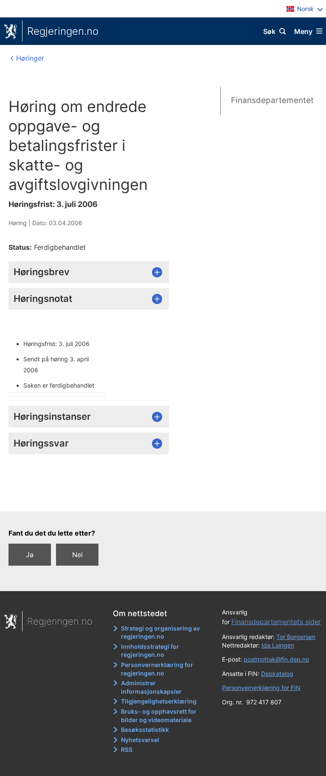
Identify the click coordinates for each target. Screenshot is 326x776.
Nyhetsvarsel (140, 739)
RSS (126, 749)
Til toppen (159, 499)
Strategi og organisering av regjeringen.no (160, 632)
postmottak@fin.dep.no (276, 659)
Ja (30, 554)
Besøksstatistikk (145, 729)
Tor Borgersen (295, 636)
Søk (269, 31)
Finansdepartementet (272, 100)
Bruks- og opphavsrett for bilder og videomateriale (159, 715)
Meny (303, 31)
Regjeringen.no (62, 31)
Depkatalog (277, 673)
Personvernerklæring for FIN (261, 687)
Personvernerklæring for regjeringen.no (157, 669)
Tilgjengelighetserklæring (159, 701)
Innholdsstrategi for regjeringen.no (150, 651)
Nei (77, 554)
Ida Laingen (277, 645)
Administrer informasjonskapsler (151, 687)
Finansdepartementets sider (276, 621)
